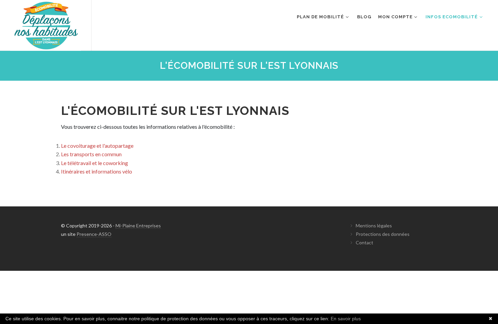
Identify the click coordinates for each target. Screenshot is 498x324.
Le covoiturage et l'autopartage (97, 145)
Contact (364, 242)
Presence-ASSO (94, 234)
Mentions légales (374, 225)
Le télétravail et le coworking (94, 163)
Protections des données (383, 234)
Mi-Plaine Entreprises (138, 225)
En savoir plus (346, 318)
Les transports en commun (91, 154)
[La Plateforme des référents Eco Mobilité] (45, 25)
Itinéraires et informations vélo (96, 171)
